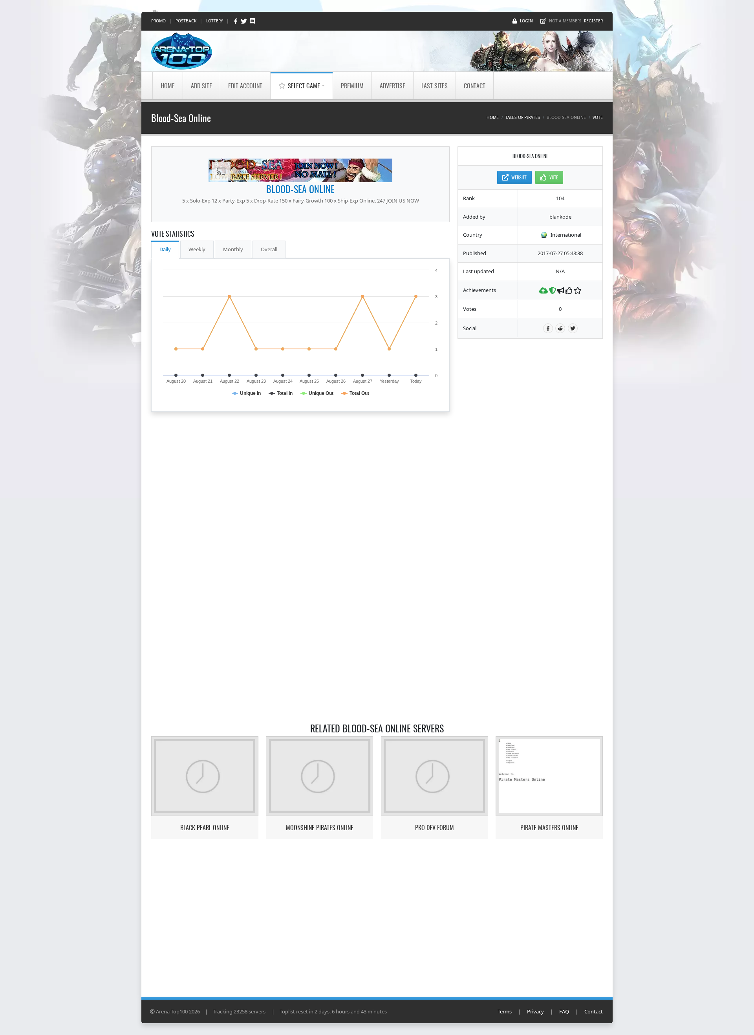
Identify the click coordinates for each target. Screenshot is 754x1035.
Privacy (535, 1011)
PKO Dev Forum (434, 827)
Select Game (304, 85)
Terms (505, 1011)
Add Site (201, 85)
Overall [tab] (269, 249)
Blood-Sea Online (300, 189)
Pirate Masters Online (549, 827)
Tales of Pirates (522, 117)
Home (168, 85)
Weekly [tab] (196, 249)
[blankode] (300, 170)
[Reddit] (560, 328)
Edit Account (245, 85)
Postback (186, 21)
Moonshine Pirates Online (319, 827)
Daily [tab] (165, 249)
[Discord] (252, 21)
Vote (598, 117)
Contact (474, 85)
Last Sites (434, 85)
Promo (158, 21)
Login (526, 21)
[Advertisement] (530, 464)
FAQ (564, 1011)
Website (519, 177)
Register (593, 21)
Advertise (392, 85)
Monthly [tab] (233, 249)
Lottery (214, 21)
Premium (352, 85)
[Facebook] (236, 21)
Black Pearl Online (204, 827)
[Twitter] (244, 21)
